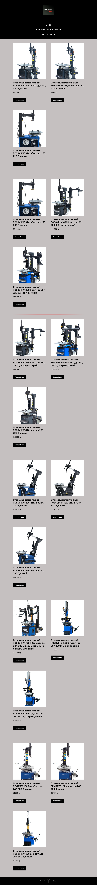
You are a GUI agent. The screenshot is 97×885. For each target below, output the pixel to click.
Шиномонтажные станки (48, 29)
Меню (48, 25)
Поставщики (48, 34)
